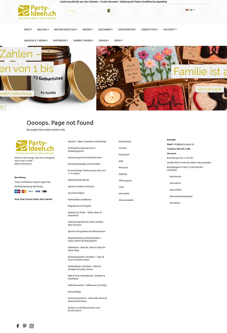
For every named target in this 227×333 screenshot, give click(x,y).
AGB (121, 161)
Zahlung (123, 174)
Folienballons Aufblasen (79, 199)
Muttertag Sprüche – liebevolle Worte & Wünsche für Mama (87, 299)
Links (121, 187)
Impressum (124, 154)
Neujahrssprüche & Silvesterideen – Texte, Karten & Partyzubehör (85, 239)
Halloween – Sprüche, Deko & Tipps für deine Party (86, 248)
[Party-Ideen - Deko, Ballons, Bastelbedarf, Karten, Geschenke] (37, 11)
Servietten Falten (76, 193)
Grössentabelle (126, 200)
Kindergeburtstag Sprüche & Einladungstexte (81, 149)
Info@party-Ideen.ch (184, 144)
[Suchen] (108, 10)
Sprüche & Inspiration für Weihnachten (87, 231)
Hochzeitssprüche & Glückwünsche (85, 157)
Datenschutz (125, 141)
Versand (123, 148)
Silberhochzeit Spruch (78, 180)
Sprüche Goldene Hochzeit (81, 186)
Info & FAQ (124, 193)
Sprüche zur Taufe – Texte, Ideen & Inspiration (84, 214)
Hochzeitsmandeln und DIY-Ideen (84, 164)
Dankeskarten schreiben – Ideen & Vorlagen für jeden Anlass (84, 267)
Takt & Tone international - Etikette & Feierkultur (86, 277)
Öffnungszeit (125, 180)
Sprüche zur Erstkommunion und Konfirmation (84, 309)
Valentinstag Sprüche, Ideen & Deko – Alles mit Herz (86, 223)
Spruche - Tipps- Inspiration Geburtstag (87, 141)
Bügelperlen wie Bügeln (79, 206)
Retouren (123, 167)
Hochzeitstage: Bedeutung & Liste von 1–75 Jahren (87, 172)
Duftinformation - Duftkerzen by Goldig (87, 285)
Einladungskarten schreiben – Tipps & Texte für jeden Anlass (86, 258)
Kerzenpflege (74, 292)
